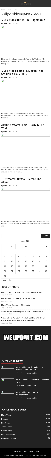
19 (26, 266)
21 (39, 266)
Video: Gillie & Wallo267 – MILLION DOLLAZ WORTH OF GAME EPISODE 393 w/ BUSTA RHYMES (23, 319)
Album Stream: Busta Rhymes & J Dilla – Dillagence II (22, 311)
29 (46, 271)
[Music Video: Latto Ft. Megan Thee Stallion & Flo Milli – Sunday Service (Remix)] (25, 95)
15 (46, 261)
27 (33, 271)
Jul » (9, 280)
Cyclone (4, 23)
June (15, 10)
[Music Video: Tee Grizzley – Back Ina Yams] (7, 383)
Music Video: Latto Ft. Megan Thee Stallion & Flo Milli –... (22, 72)
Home (3, 10)
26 (26, 271)
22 (46, 266)
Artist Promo (28, 451)
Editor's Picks (6, 431)
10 (12, 261)
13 (33, 261)
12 (26, 261)
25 (19, 271)
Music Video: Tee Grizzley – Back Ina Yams (18, 299)
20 (33, 266)
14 (39, 261)
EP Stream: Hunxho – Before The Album (21, 180)
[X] (28, 349)
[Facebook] (23, 349)
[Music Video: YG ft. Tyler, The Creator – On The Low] (7, 371)
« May (3, 280)
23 (5, 271)
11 (19, 261)
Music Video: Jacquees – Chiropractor (15, 305)
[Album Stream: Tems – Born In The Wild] (25, 149)
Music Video (21, 373)
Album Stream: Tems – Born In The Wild (22, 126)
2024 (9, 10)
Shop (37, 451)
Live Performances (8, 435)
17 (12, 266)
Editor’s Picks (16, 451)
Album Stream (6, 427)
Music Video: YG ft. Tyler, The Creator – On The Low (21, 292)
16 (5, 266)
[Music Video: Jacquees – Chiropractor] (7, 396)
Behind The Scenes (8, 439)
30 (5, 276)
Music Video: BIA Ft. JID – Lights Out (23, 20)
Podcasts (4, 419)
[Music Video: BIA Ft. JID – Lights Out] (25, 41)
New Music (5, 423)
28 (39, 271)
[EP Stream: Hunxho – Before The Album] (25, 203)
